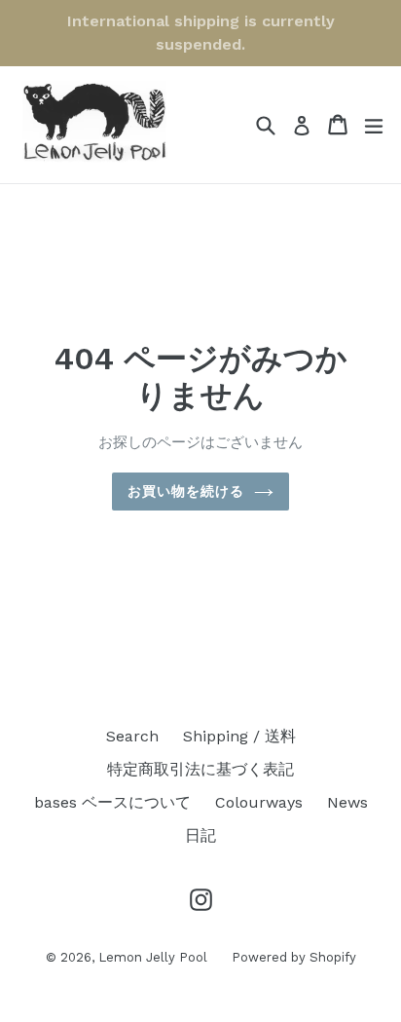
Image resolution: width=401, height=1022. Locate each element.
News (347, 802)
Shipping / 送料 (239, 736)
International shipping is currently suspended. (201, 33)
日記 (200, 835)
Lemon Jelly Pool (152, 957)
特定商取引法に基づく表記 (200, 769)
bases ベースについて (112, 802)
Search (132, 736)
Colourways (259, 802)
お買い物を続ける (186, 491)
